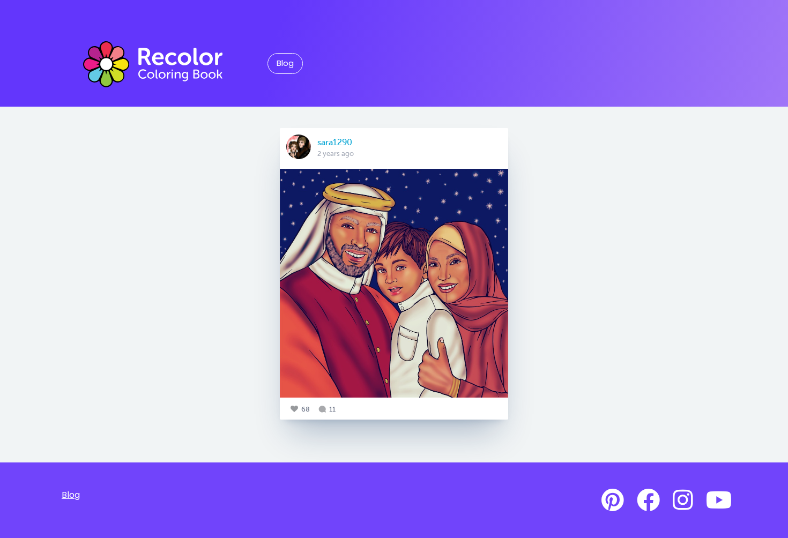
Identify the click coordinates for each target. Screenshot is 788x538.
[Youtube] (719, 500)
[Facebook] (648, 500)
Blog (285, 63)
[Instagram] (683, 500)
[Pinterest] (612, 500)
